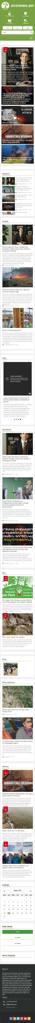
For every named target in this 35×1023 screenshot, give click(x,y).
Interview (5, 765)
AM (7, 28)
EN (28, 28)
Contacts (4, 995)
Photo (4, 657)
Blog (3, 571)
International (6, 428)
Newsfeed (5, 174)
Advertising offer (10, 1005)
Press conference (8, 680)
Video (4, 358)
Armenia (5, 221)
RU (18, 28)
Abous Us (5, 967)
